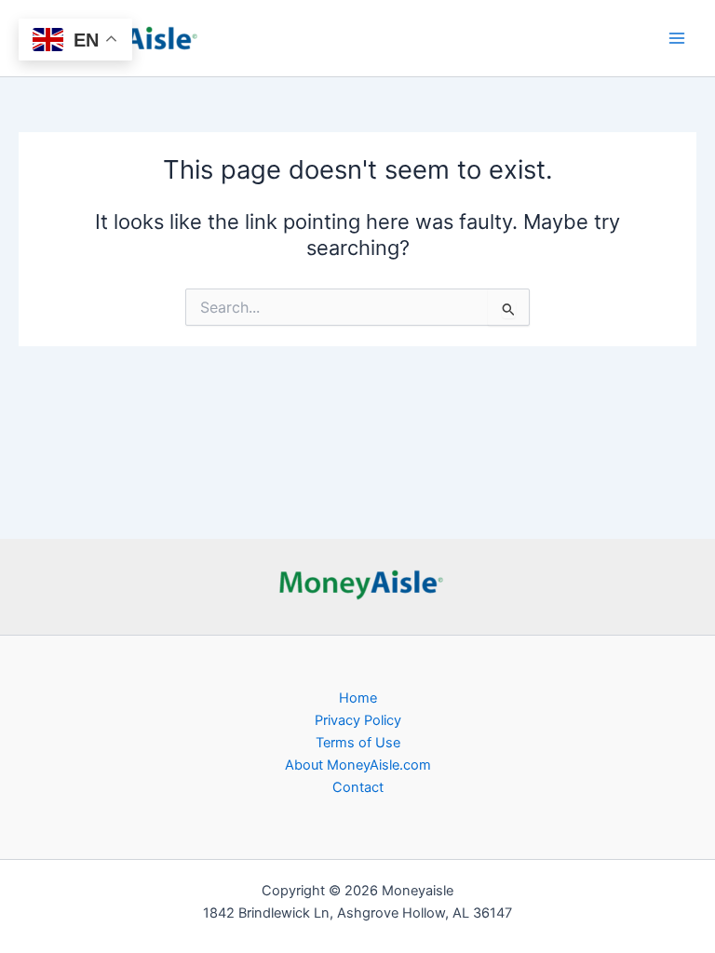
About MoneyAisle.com (358, 765)
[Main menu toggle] (676, 38)
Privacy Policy (358, 720)
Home (358, 698)
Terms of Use (358, 742)
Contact (358, 787)
